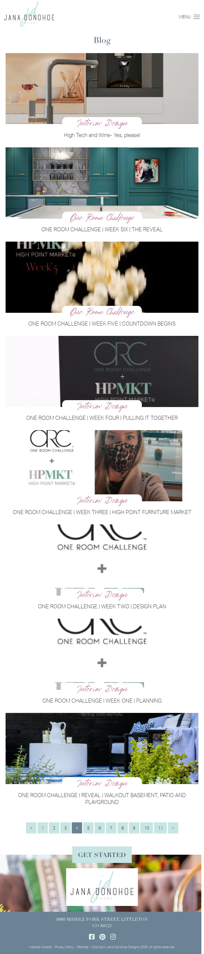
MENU (185, 16)
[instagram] (113, 937)
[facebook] (91, 937)
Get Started (102, 855)
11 (160, 828)
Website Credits (40, 947)
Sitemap (82, 947)
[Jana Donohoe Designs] (29, 13)
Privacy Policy (64, 947)
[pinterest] (102, 937)
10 (146, 828)
